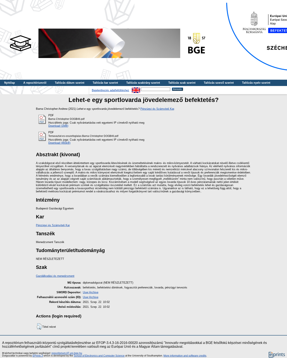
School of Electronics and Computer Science (99, 355)
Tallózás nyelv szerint (256, 82)
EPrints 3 (38, 355)
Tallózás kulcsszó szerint (68, 89)
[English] (136, 89)
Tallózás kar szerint (105, 82)
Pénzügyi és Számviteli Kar (157, 108)
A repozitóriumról (34, 82)
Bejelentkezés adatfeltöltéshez (110, 90)
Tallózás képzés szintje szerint (24, 89)
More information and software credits (184, 355)
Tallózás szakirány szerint (143, 82)
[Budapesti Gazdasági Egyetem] (107, 59)
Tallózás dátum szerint (69, 82)
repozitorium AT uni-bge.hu (66, 353)
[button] (39, 326)
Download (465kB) (59, 142)
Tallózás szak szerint (181, 82)
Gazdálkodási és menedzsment (55, 275)
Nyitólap (9, 82)
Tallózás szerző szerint (219, 82)
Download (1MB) (58, 125)
